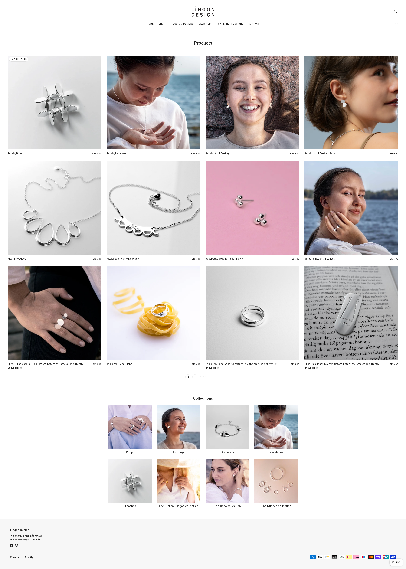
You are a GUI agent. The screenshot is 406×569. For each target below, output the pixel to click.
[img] (395, 11)
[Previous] (194, 376)
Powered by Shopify (21, 557)
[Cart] (397, 24)
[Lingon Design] (203, 11)
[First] (187, 376)
